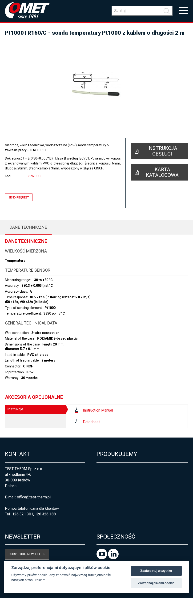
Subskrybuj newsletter (27, 554)
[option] (96, 85)
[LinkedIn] (113, 558)
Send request (18, 197)
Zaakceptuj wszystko (156, 571)
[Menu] (183, 10)
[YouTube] (102, 558)
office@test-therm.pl (34, 497)
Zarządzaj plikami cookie (156, 583)
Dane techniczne (28, 227)
